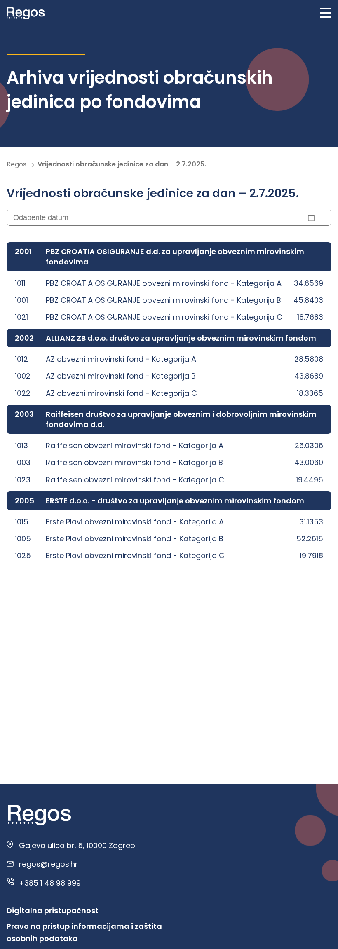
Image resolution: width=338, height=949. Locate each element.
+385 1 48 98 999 (50, 883)
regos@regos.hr (48, 864)
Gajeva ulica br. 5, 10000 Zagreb (77, 845)
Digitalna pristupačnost (53, 910)
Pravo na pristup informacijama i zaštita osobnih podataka (84, 932)
